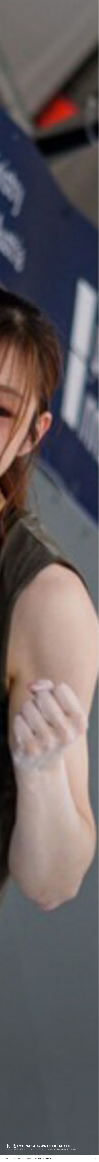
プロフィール (18, 1158)
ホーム (8, 1158)
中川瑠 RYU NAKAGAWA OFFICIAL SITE (39, 1146)
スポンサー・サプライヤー (43, 1158)
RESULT (28, 1158)
